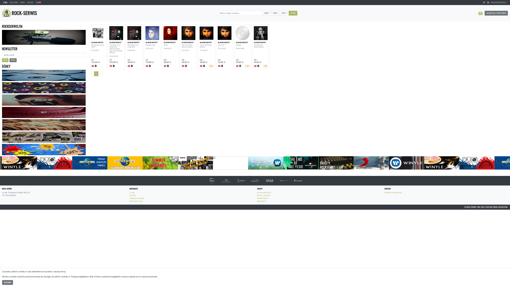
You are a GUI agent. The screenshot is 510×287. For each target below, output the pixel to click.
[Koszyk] (480, 13)
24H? (284, 13)
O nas (5, 2)
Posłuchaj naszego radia (44, 37)
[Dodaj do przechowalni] (96, 66)
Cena (275, 13)
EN (37, 2)
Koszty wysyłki (263, 195)
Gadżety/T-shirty (44, 137)
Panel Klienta (262, 198)
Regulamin (14, 2)
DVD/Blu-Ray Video (43, 100)
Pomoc (22, 2)
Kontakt (30, 2)
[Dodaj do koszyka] (92, 66)
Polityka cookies (136, 198)
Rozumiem (7, 282)
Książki (44, 124)
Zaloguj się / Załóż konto (496, 13)
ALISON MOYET (97, 42)
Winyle (44, 87)
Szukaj (293, 13)
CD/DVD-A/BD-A (44, 75)
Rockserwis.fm (136, 201)
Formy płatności (264, 192)
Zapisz (5, 60)
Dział (266, 13)
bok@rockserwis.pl (498, 2)
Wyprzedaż (44, 149)
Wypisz (13, 60)
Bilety (44, 112)
